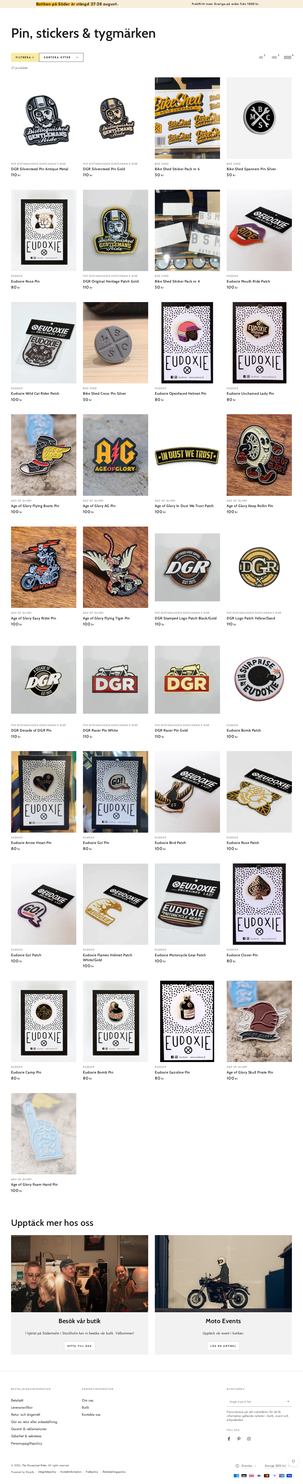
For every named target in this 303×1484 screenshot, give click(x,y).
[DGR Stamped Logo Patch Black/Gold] (187, 567)
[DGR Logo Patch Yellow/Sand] (259, 567)
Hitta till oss (79, 1346)
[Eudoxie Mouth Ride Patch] (259, 230)
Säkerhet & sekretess (26, 1436)
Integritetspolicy (47, 1472)
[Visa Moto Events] (223, 1273)
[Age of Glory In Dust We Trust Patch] (187, 455)
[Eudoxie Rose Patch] (259, 792)
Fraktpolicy (92, 1472)
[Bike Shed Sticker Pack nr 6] (187, 118)
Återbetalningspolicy (114, 1472)
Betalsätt (17, 1400)
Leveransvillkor (22, 1407)
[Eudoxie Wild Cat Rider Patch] (43, 343)
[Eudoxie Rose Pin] (43, 230)
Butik (85, 1407)
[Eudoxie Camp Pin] (43, 1021)
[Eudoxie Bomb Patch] (259, 680)
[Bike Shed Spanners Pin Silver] (259, 118)
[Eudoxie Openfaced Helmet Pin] (187, 343)
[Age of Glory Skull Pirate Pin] (259, 1021)
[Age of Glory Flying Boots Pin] (43, 455)
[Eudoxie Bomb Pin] (115, 1021)
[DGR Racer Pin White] (115, 680)
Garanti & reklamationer (29, 1428)
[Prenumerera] (289, 1401)
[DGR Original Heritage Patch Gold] (115, 230)
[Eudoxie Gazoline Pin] (187, 1021)
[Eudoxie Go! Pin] (115, 792)
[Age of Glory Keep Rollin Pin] (259, 455)
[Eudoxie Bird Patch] (187, 792)
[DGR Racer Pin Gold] (187, 680)
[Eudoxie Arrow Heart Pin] (43, 792)
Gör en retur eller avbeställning (34, 1421)
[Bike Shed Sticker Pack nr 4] (187, 230)
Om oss (87, 1400)
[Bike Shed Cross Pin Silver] (115, 343)
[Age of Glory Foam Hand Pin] (43, 1134)
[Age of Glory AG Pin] (115, 455)
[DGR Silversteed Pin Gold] (115, 118)
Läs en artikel (223, 1346)
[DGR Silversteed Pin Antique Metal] (43, 118)
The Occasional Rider (34, 1465)
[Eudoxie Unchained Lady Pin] (259, 343)
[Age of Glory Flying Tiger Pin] (115, 567)
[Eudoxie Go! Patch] (43, 904)
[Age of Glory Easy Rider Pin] (43, 567)
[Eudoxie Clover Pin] (259, 904)
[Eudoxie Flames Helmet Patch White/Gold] (115, 904)
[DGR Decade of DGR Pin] (43, 680)
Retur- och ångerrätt (25, 1414)
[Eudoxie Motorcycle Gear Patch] (187, 904)
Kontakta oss (91, 1414)
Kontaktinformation (71, 1472)
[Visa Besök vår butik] (79, 1273)
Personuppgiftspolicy (26, 1443)
